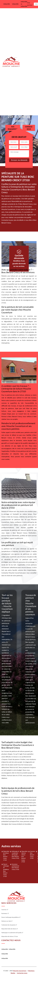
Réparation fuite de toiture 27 (27, 80)
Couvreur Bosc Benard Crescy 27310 (32, 855)
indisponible (6, 4)
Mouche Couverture (19, 971)
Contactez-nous (22, 973)
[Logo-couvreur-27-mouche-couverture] (11, 61)
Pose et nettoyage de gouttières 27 (27, 39)
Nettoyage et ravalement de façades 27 (28, 94)
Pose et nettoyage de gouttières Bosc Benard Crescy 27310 (6, 870)
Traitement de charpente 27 (28, 66)
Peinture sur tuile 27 (27, 53)
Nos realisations (13, 128)
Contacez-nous (29, 128)
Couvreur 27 (25, 14)
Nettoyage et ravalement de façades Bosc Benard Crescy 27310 (15, 855)
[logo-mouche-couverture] (16, 896)
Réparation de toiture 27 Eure (28, 108)
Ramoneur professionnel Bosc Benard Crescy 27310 (15, 867)
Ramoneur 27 (25, 26)
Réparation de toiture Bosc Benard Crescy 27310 (6, 856)
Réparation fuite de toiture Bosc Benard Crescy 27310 (24, 857)
